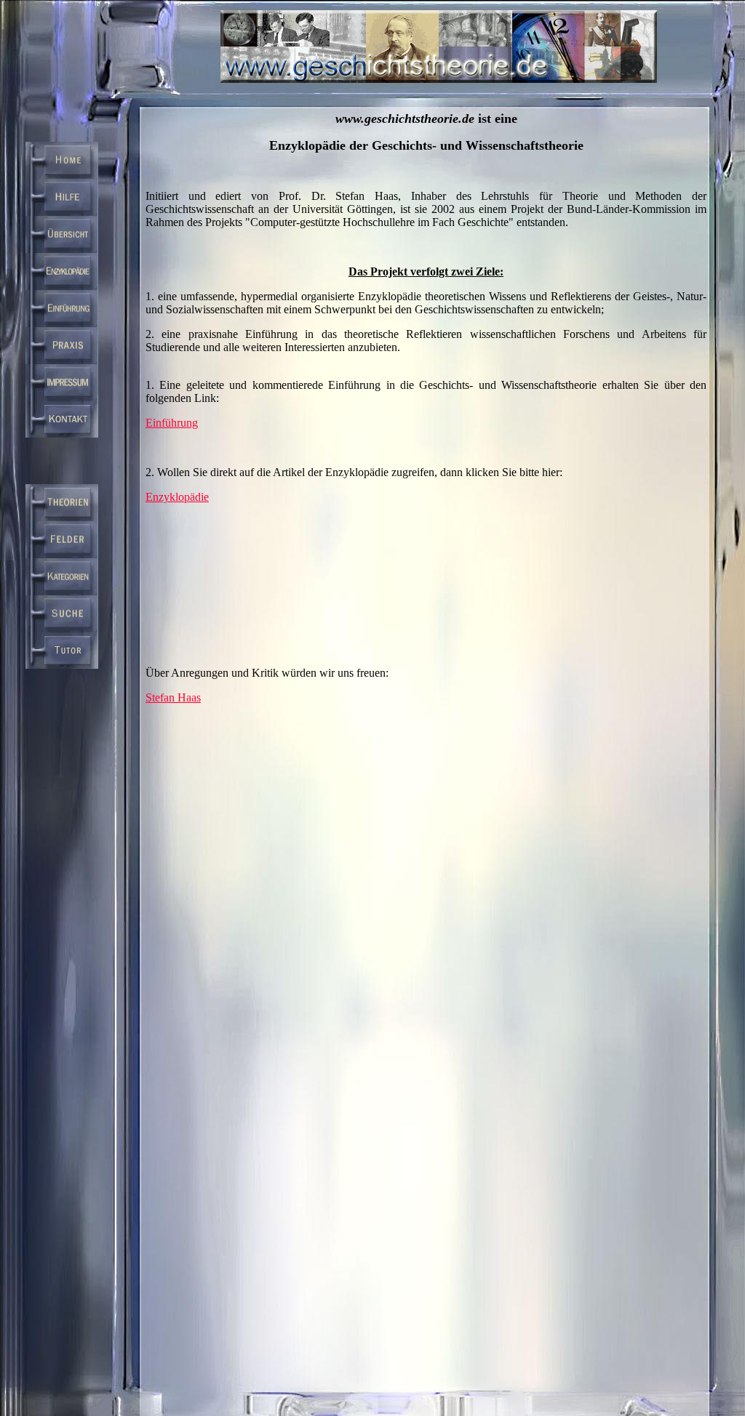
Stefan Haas (173, 697)
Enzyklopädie (177, 497)
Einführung (172, 423)
